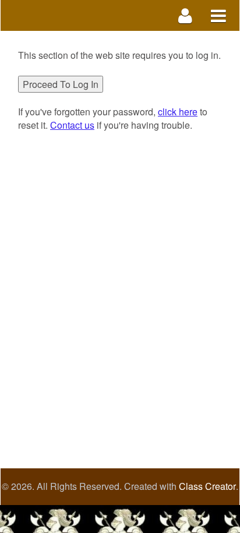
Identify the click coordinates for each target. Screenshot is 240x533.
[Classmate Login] (185, 15)
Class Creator (207, 486)
